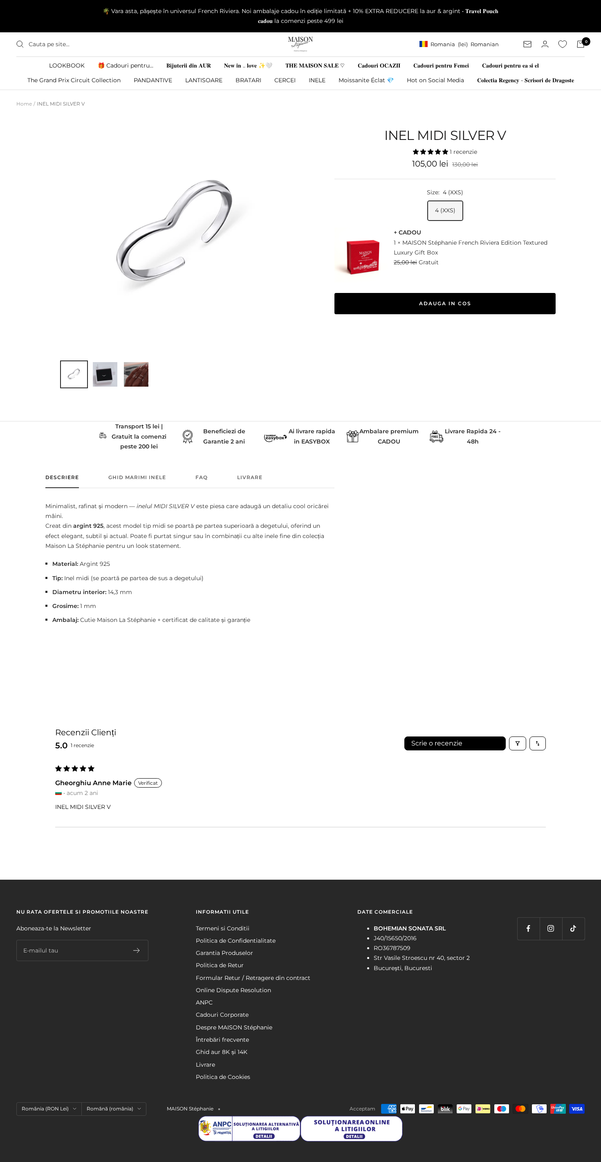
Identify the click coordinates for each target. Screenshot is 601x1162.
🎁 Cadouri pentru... (125, 65)
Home (24, 104)
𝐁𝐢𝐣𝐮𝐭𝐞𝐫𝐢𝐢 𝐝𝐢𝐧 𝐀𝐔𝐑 (188, 65)
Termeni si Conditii (222, 928)
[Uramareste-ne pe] (528, 928)
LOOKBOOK (67, 65)
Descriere (62, 477)
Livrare (249, 477)
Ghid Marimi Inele (137, 477)
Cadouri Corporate (222, 1014)
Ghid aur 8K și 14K (221, 1052)
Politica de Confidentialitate (236, 940)
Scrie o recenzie (436, 743)
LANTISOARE (203, 79)
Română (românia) (110, 1109)
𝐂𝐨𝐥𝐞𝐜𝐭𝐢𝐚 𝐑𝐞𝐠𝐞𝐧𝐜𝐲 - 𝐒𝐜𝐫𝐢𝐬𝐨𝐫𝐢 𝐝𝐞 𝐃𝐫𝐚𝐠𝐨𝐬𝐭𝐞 (525, 79)
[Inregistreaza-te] (136, 950)
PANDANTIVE (153, 79)
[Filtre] (517, 743)
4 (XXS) (445, 210)
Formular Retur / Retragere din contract (253, 978)
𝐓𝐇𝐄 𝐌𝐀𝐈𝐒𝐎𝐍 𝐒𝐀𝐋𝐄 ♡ (315, 65)
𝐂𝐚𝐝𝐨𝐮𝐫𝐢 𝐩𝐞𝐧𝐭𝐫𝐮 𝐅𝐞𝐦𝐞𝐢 (441, 65)
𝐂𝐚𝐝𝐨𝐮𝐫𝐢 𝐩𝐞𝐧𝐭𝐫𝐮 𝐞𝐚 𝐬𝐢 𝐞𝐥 (510, 65)
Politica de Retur (220, 965)
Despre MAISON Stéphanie (234, 1027)
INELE (317, 79)
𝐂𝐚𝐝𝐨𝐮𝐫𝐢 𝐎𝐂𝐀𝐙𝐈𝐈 (379, 65)
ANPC (204, 1002)
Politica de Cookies (223, 1077)
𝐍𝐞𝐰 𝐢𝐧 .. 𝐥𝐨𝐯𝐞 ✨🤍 (248, 65)
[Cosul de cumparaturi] (580, 44)
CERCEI (285, 79)
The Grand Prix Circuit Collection (74, 79)
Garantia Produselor (224, 953)
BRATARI (248, 79)
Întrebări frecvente (222, 1039)
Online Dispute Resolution (233, 990)
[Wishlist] (562, 44)
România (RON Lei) (45, 1109)
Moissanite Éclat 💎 (366, 79)
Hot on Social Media (435, 79)
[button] (431, 151)
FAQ (201, 477)
